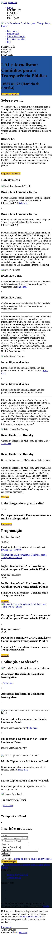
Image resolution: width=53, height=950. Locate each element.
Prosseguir (6, 927)
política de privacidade (41, 858)
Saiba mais (23, 203)
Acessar (5, 601)
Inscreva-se (6, 524)
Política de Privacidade (17, 875)
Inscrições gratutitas (16, 39)
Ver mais (5, 497)
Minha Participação (16, 36)
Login (10, 7)
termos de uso (20, 858)
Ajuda (46, 906)
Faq (9, 41)
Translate (23, 932)
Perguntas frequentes (10, 173)
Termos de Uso (14, 877)
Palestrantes (12, 31)
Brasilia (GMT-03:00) (11, 549)
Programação (13, 33)
